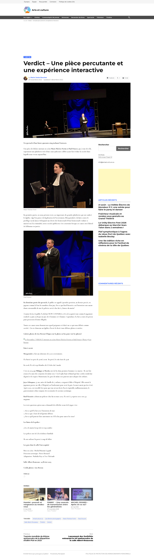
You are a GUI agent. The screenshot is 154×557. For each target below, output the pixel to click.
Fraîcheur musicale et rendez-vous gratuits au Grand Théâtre (111, 216)
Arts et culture (40, 10)
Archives (101, 155)
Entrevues (65, 17)
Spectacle (90, 17)
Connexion (53, 2)
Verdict (49, 522)
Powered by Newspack (57, 554)
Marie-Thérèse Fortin (69, 519)
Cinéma (37, 17)
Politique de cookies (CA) (67, 2)
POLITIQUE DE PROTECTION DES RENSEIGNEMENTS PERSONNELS (108, 554)
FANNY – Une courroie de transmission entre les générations (58, 504)
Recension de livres (78, 17)
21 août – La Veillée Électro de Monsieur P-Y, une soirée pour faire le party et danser (114, 207)
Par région (27, 17)
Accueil (25, 20)
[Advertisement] (77, 42)
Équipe (34, 2)
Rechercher (103, 145)
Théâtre (109, 17)
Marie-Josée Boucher (39, 77)
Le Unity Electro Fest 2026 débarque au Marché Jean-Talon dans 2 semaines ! (112, 225)
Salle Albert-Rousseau (31, 522)
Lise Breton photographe (53, 519)
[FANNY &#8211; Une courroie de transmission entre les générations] (58, 494)
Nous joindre (43, 2)
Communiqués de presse (50, 17)
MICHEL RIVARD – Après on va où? (79, 503)
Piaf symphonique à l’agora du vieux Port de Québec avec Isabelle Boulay (114, 234)
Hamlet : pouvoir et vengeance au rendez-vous (34, 504)
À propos (26, 2)
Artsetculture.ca (38, 519)
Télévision (100, 17)
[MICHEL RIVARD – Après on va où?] (82, 494)
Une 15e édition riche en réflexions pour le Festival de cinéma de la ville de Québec (113, 243)
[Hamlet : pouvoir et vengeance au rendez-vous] (34, 494)
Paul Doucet (82, 519)
